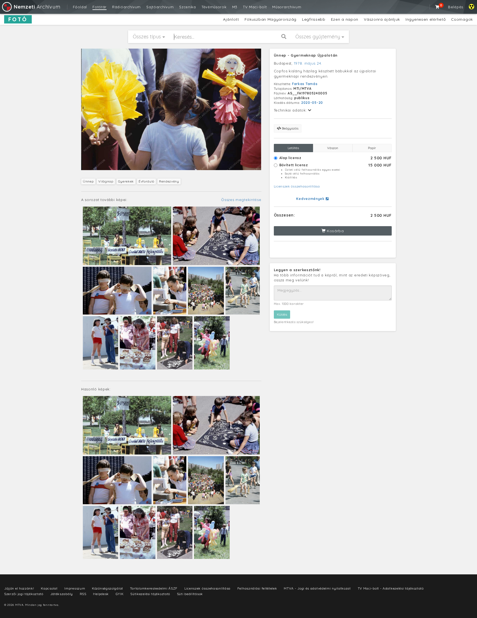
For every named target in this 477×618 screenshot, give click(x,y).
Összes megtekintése (241, 199)
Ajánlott (231, 19)
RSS (83, 594)
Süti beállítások (190, 594)
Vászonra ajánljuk (382, 19)
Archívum (37, 7)
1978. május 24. (308, 63)
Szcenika (187, 7)
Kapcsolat (49, 588)
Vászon (332, 148)
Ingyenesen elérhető (426, 19)
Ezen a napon (344, 19)
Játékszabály (61, 594)
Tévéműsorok (214, 7)
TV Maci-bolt (255, 7)
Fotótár (99, 7)
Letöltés (293, 148)
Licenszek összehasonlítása (297, 186)
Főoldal (80, 7)
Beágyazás (289, 128)
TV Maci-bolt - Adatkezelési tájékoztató (391, 588)
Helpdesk (101, 594)
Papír (372, 148)
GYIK (120, 594)
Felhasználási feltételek (257, 588)
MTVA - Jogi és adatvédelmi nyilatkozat (317, 588)
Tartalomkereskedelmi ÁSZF (154, 588)
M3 (234, 7)
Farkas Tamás (304, 84)
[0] (437, 7)
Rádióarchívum (126, 7)
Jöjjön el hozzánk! (19, 588)
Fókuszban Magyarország (270, 19)
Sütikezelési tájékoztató (150, 594)
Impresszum (74, 588)
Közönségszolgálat (107, 588)
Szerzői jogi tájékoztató (23, 594)
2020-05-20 (312, 103)
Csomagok (462, 19)
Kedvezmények (310, 199)
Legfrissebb (313, 19)
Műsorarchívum (286, 7)
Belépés (455, 7)
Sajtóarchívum (160, 7)
